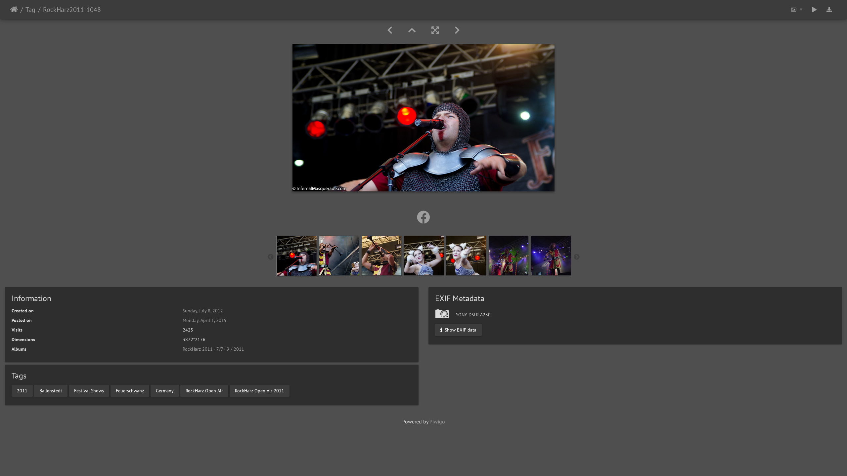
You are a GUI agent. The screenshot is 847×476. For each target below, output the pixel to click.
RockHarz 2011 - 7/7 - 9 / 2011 (213, 349)
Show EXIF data (459, 330)
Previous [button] (270, 257)
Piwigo (437, 421)
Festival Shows (89, 390)
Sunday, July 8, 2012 (203, 311)
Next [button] (576, 257)
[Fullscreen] (435, 30)
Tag (30, 9)
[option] (297, 256)
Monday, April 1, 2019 (205, 320)
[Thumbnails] (412, 30)
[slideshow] (814, 9)
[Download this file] (829, 9)
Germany (165, 390)
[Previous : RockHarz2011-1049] (389, 30)
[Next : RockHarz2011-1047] (457, 30)
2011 (22, 390)
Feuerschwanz (130, 390)
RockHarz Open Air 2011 (259, 390)
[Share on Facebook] (423, 217)
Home (14, 10)
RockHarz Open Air (204, 390)
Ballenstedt (50, 390)
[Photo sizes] (796, 9)
